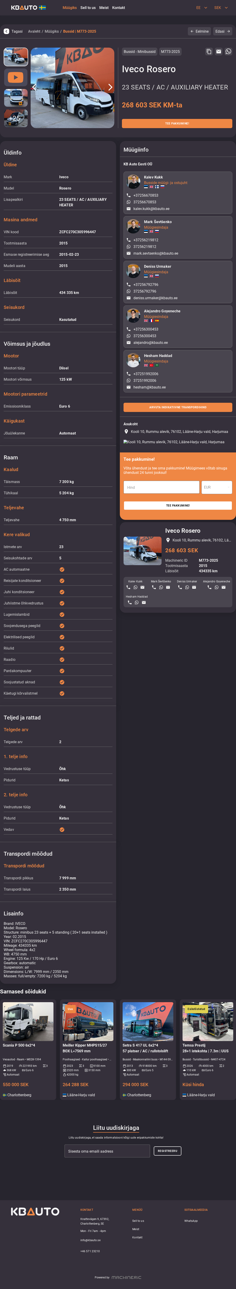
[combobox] (216, 487)
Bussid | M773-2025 (79, 31)
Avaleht (34, 31)
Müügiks (52, 31)
